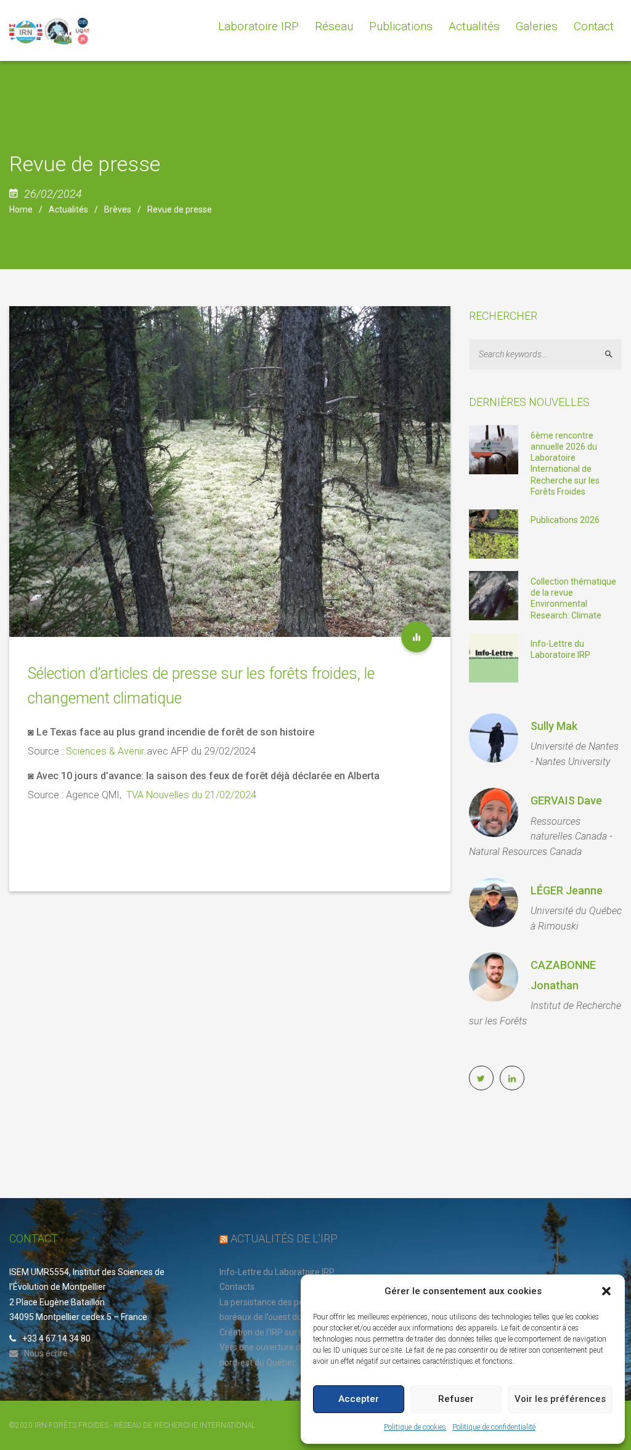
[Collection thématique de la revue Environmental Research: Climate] (493, 595)
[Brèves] (416, 637)
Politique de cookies (415, 1427)
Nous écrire (46, 1353)
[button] (606, 1291)
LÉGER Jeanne (567, 890)
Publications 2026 (565, 520)
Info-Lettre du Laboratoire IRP (277, 1272)
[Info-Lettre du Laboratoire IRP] (493, 657)
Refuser (456, 1398)
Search (614, 354)
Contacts (236, 1287)
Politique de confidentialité (493, 1427)
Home (21, 209)
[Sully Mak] (493, 738)
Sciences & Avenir (105, 751)
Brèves (117, 209)
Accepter (358, 1398)
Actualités (68, 209)
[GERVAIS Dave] (493, 812)
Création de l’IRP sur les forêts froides (292, 1332)
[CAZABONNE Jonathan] (493, 977)
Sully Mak (554, 725)
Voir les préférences (560, 1398)
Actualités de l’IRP (284, 1238)
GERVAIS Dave (566, 800)
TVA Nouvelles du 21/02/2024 (191, 795)
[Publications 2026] (493, 533)
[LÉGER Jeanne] (493, 902)
